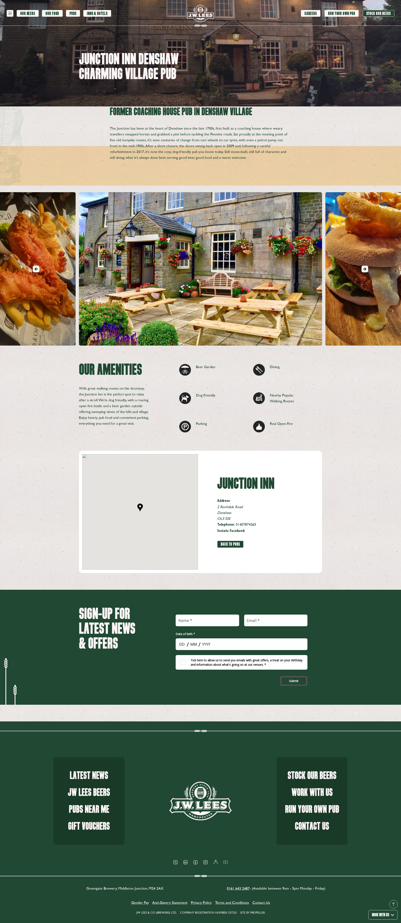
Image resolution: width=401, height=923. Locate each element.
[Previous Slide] (36, 269)
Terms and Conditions (232, 902)
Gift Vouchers (89, 826)
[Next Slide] (365, 269)
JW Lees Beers (89, 792)
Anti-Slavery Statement (170, 902)
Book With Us (380, 915)
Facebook (237, 531)
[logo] (200, 13)
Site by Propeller (252, 912)
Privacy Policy (201, 902)
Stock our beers (312, 775)
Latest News (89, 775)
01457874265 (246, 524)
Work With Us (312, 792)
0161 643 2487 (238, 888)
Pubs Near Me (89, 809)
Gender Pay (140, 902)
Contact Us (312, 826)
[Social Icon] (175, 862)
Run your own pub (312, 809)
